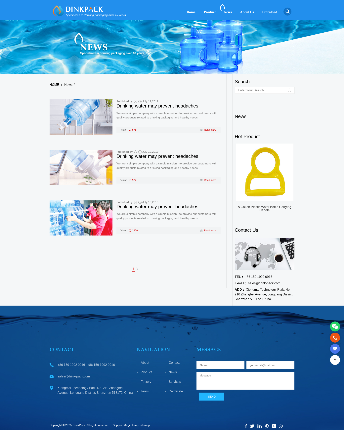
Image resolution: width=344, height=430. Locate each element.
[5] (274, 426)
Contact (174, 362)
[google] (281, 426)
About (145, 362)
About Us (247, 12)
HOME (54, 84)
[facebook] (246, 426)
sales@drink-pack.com (257, 283)
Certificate (176, 391)
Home (191, 12)
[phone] (335, 337)
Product (210, 12)
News (228, 12)
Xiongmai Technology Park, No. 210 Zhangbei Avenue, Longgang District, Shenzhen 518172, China (264, 294)
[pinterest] (267, 426)
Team (145, 391)
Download (269, 12)
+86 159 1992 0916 (253, 277)
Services (175, 381)
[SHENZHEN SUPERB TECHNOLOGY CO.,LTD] (58, 10)
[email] (335, 348)
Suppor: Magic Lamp (126, 425)
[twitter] (252, 426)
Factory (146, 381)
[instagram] (259, 426)
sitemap (145, 425)
